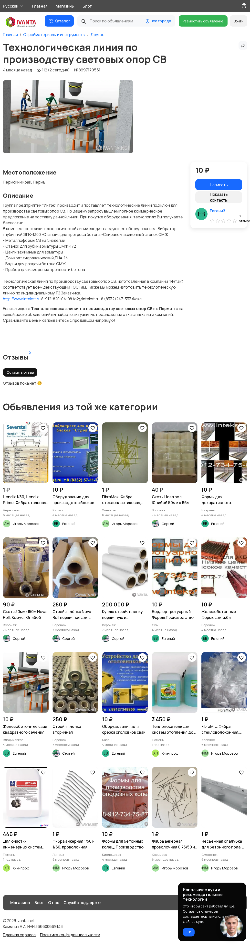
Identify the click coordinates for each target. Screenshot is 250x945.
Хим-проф (170, 753)
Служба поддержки (82, 902)
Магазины (65, 6)
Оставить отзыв (20, 372)
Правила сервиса (19, 934)
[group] (68, 116)
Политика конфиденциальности (70, 934)
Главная (40, 6)
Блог (87, 6)
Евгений (217, 211)
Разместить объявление (203, 21)
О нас (53, 902)
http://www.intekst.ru (22, 299)
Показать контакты (219, 197)
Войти (238, 21)
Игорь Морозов (26, 523)
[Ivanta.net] (21, 22)
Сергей (168, 523)
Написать (219, 184)
